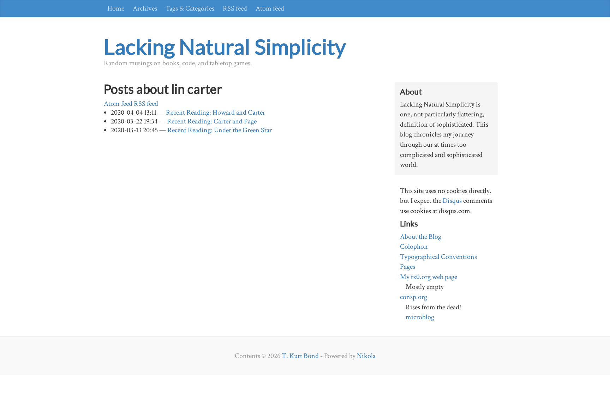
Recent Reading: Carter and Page (212, 121)
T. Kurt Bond (300, 355)
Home (115, 8)
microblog (420, 317)
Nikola (366, 355)
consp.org (413, 297)
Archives (145, 8)
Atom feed (270, 8)
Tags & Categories (190, 8)
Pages (407, 266)
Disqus (452, 200)
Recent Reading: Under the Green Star (219, 130)
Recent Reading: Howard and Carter (215, 112)
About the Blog (420, 236)
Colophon (414, 246)
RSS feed (235, 8)
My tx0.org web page (428, 276)
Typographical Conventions (438, 256)
